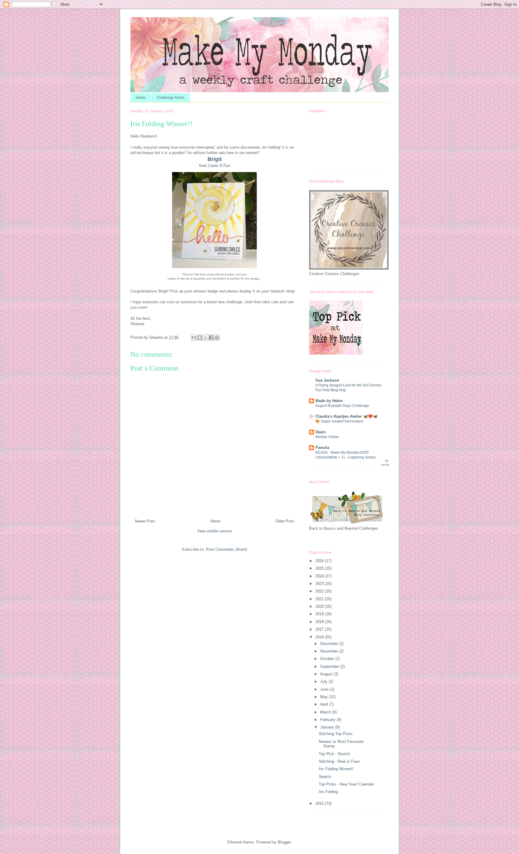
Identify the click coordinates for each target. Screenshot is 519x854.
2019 (320, 614)
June (325, 689)
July (324, 681)
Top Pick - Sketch (334, 754)
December (329, 643)
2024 (320, 576)
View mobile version (214, 531)
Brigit (215, 159)
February (328, 719)
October (327, 658)
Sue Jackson (327, 380)
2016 (320, 637)
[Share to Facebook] (211, 338)
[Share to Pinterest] (217, 338)
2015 (320, 803)
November (329, 651)
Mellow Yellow (327, 437)
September (330, 666)
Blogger (284, 842)
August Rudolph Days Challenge (342, 406)
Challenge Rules (170, 97)
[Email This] (194, 338)
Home (141, 97)
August (327, 674)
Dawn (320, 432)
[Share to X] (205, 338)
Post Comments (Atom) (226, 549)
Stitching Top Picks (336, 733)
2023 (320, 583)
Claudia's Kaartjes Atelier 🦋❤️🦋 (346, 416)
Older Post (284, 521)
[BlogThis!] (200, 338)
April (324, 704)
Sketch (325, 776)
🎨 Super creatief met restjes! (339, 421)
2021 (320, 599)
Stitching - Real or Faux (339, 761)
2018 (320, 621)
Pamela (322, 447)
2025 (320, 568)
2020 (320, 606)
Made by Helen (329, 400)
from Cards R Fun (214, 165)
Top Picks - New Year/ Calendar (346, 784)
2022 (320, 591)
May (324, 697)
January (327, 727)
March (326, 712)
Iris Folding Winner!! (336, 769)
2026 (320, 561)
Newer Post (145, 521)
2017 (320, 629)
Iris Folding (328, 791)
